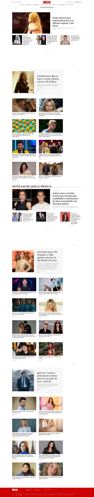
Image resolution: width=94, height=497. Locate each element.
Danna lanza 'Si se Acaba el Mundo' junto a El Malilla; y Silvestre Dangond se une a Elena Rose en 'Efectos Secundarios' (23, 336)
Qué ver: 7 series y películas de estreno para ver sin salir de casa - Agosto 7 (23, 313)
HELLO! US (37, 490)
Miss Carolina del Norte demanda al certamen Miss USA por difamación (75, 38)
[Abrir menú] (12, 2)
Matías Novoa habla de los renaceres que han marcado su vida (23, 412)
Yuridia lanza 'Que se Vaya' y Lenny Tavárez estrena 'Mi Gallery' (48, 78)
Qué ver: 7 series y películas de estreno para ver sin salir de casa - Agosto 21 (23, 113)
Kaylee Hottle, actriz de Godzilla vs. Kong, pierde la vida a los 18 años (24, 477)
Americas (77, 2)
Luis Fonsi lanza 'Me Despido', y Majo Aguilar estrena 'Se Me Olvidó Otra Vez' (47, 256)
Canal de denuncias (68, 494)
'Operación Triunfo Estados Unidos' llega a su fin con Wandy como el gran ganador (23, 293)
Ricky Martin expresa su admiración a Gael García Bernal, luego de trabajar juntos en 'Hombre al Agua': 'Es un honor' (52, 39)
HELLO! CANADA (47, 489)
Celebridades (28, 4)
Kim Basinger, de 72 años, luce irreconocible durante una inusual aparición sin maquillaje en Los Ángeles (50, 114)
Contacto (59, 494)
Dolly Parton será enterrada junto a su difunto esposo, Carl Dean (63, 21)
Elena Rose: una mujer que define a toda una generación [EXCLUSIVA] (49, 434)
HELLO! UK (37, 489)
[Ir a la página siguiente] (53, 483)
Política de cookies (36, 494)
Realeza (42, 4)
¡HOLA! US (28, 490)
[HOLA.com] (47, 2)
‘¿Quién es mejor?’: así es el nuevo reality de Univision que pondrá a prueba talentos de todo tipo (50, 156)
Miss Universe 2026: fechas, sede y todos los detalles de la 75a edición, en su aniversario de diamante (23, 456)
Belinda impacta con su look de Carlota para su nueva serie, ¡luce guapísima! (23, 357)
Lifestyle (54, 4)
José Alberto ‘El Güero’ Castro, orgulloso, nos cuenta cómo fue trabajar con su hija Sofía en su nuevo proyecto (52, 217)
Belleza (46, 4)
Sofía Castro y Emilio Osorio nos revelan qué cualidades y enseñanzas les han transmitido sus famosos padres (65, 198)
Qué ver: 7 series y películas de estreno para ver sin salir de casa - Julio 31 (50, 335)
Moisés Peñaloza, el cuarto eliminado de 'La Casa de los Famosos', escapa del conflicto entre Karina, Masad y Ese (24, 156)
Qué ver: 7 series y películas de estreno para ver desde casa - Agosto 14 (50, 177)
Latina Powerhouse (61, 4)
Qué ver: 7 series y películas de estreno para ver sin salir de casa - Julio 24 (47, 377)
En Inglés (71, 4)
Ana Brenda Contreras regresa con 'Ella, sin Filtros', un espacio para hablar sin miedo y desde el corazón (23, 178)
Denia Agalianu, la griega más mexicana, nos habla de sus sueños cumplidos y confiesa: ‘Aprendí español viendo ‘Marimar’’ (22, 435)
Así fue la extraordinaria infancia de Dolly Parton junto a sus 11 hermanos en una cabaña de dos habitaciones (27, 40)
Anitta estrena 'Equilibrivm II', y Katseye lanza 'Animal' (50, 357)
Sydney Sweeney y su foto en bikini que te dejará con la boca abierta (50, 477)
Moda (50, 4)
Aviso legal (27, 494)
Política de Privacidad (49, 494)
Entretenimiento (36, 4)
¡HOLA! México (22, 4)
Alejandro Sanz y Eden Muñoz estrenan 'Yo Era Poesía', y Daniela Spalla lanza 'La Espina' (50, 293)
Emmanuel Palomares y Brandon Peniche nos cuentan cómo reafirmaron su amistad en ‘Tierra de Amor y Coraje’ (28, 217)
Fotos (67, 4)
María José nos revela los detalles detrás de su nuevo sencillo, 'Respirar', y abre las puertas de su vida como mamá (50, 314)
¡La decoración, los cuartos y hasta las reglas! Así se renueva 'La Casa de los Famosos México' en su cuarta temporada (50, 413)
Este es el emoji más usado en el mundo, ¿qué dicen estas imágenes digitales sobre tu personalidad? (23, 135)
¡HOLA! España (29, 489)
